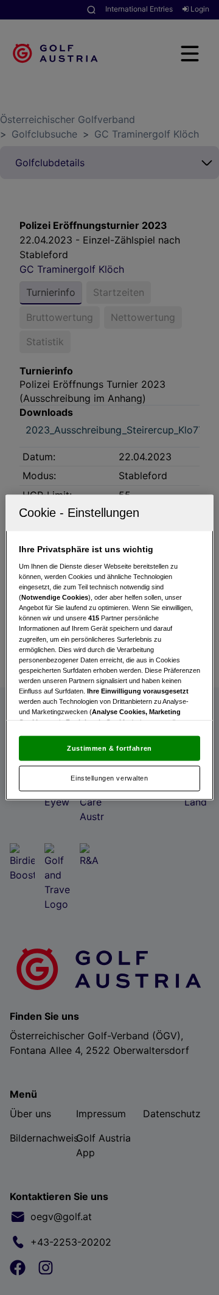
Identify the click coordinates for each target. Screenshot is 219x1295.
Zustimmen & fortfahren (109, 747)
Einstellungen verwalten (109, 778)
